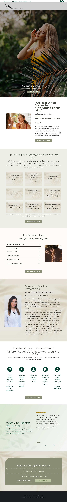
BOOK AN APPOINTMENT (31, 91)
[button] (46, 445)
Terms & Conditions (39, 497)
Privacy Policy (32, 497)
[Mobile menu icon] (62, 6)
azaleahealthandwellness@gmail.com (22, 1)
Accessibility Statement (25, 497)
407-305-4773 (8, 1)
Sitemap (44, 497)
